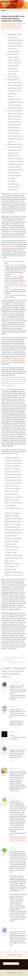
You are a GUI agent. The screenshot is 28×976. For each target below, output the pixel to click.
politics (3, 26)
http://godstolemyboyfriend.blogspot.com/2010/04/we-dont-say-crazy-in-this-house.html (18, 838)
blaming (23, 23)
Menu (3, 10)
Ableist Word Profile (16, 23)
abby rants (11, 28)
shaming (16, 26)
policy (21, 25)
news (18, 25)
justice (3, 25)
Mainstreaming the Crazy (11, 265)
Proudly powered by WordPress (14, 972)
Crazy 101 (7, 295)
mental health (13, 25)
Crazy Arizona (8, 289)
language (7, 25)
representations (9, 26)
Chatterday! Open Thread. (17, 662)
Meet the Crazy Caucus (11, 276)
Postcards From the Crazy (11, 286)
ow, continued (14, 739)
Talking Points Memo (8, 246)
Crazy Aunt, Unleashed (11, 261)
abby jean (18, 28)
